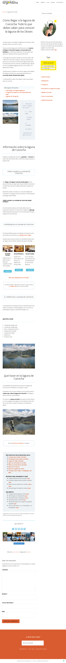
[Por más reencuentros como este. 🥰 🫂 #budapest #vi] (14, 534)
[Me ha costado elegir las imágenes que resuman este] (32, 539)
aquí (55, 50)
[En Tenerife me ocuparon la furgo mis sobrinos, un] (18, 539)
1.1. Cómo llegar (28, 113)
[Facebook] (22, 529)
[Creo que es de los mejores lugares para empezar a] (32, 534)
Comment (5, 570)
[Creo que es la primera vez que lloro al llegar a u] (23, 539)
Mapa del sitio (23, 649)
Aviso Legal (31, 649)
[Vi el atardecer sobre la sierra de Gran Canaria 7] (9, 534)
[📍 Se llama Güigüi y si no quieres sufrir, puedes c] (9, 539)
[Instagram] (13, 529)
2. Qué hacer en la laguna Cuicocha (27, 134)
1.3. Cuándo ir (28, 129)
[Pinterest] (19, 529)
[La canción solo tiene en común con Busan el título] (28, 534)
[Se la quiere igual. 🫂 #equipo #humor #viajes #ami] (23, 534)
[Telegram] (16, 529)
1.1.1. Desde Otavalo (29, 118)
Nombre (5, 594)
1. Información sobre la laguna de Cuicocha (27, 106)
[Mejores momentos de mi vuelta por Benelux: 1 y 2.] (5, 534)
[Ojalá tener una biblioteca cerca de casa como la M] (18, 534)
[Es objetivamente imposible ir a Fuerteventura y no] (5, 539)
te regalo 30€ (13, 286)
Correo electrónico (8, 603)
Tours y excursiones (47, 96)
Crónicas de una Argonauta (13, 2)
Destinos (4, 12)
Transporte (44, 85)
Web (3, 612)
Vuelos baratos (45, 77)
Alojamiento (45, 81)
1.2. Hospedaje (28, 124)
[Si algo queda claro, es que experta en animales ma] (28, 539)
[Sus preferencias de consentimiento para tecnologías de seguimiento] (64, 661)
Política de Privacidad (41, 649)
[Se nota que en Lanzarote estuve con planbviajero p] (14, 539)
